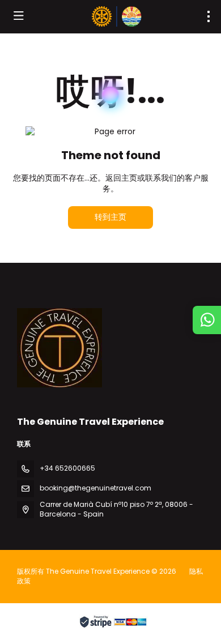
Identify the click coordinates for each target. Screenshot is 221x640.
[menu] (208, 16)
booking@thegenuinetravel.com (95, 488)
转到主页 (110, 217)
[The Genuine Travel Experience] (59, 347)
